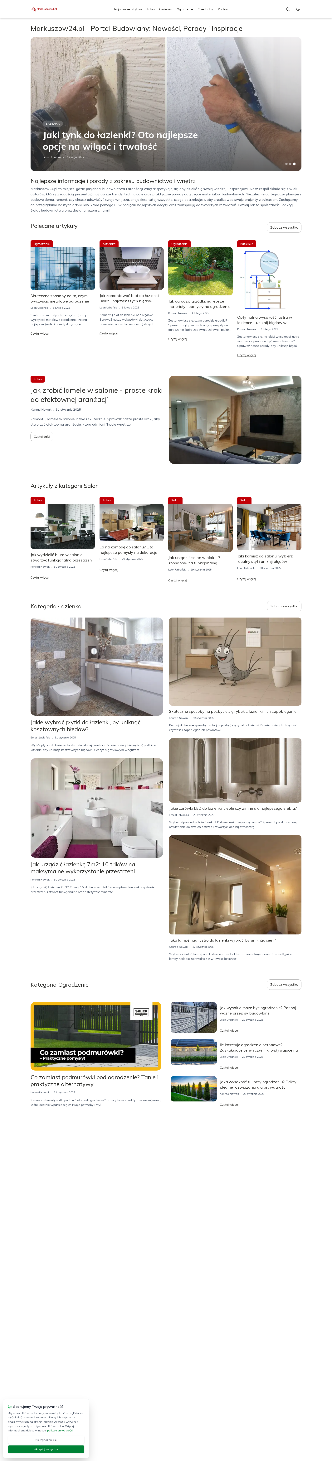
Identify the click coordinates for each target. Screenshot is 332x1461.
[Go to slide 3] (294, 164)
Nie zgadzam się (46, 1440)
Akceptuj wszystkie (46, 1449)
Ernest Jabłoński (40, 737)
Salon (151, 9)
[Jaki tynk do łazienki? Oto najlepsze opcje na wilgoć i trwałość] (166, 104)
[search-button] (288, 9)
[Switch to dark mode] (298, 9)
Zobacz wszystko (284, 227)
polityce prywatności (60, 1430)
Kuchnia (223, 9)
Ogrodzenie (185, 9)
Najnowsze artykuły (128, 9)
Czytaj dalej (42, 436)
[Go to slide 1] (286, 164)
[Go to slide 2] (290, 164)
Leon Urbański (52, 157)
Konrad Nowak (177, 313)
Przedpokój (205, 9)
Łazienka (165, 9)
